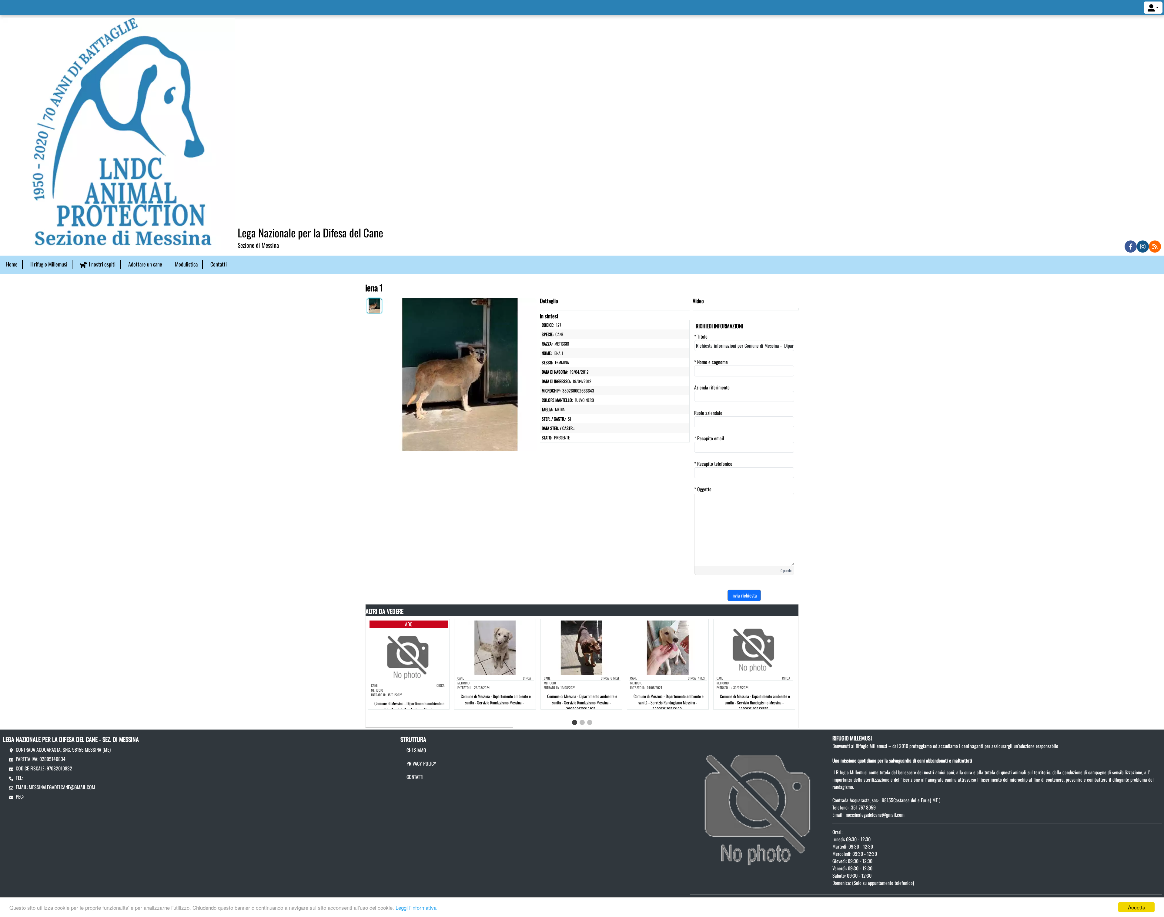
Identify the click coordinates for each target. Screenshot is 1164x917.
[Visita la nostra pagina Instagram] (1143, 246)
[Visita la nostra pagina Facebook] (1131, 246)
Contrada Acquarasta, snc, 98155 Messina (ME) (63, 749)
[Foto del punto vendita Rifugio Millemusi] (759, 803)
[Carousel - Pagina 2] (582, 722)
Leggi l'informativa (416, 907)
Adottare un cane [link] (145, 264)
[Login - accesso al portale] (1153, 8)
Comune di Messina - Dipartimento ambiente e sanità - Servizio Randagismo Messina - (496, 699)
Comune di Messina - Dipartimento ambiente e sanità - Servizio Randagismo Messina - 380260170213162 (582, 702)
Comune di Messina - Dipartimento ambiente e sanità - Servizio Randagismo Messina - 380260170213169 (669, 702)
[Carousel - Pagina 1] (574, 722)
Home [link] (12, 264)
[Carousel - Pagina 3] (589, 722)
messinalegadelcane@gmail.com (62, 787)
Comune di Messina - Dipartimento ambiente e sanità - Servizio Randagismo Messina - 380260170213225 (755, 702)
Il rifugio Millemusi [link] (48, 264)
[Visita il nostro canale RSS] (1155, 246)
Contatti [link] (218, 264)
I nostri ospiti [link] (102, 264)
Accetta (1136, 907)
